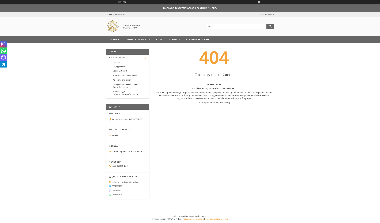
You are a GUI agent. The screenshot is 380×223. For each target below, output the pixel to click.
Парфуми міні (119, 66)
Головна (114, 39)
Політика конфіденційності (216, 219)
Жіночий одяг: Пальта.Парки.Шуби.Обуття (125, 92)
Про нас (159, 39)
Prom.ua (204, 216)
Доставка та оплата (197, 39)
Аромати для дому (122, 80)
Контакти (174, 39)
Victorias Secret (120, 71)
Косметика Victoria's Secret (125, 75)
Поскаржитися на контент (193, 219)
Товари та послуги (135, 39)
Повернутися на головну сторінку (214, 102)
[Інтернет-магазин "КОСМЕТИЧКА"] (112, 32)
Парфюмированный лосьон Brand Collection (125, 85)
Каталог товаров (117, 57)
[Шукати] (270, 26)
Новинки (117, 62)
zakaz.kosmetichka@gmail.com (126, 182)
